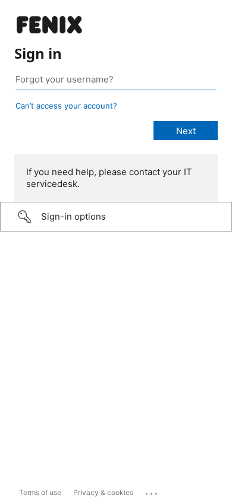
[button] (116, 216)
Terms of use (40, 492)
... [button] (152, 491)
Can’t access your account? (66, 105)
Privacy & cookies (103, 492)
